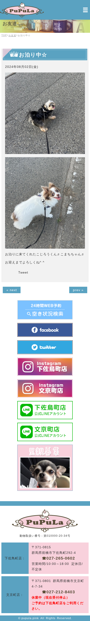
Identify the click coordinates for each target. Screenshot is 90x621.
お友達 (12, 35)
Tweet (23, 272)
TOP (4, 35)
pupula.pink (30, 618)
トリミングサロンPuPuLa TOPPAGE (45, 520)
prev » (78, 290)
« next (11, 290)
